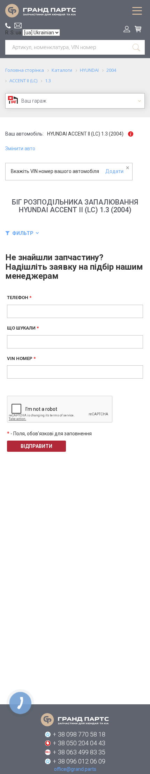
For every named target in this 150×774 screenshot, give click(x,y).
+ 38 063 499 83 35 (79, 752)
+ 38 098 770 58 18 (79, 734)
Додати (114, 171)
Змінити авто (20, 148)
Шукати (136, 47)
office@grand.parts (18, 25)
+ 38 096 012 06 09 (79, 761)
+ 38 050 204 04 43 (79, 743)
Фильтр (22, 233)
